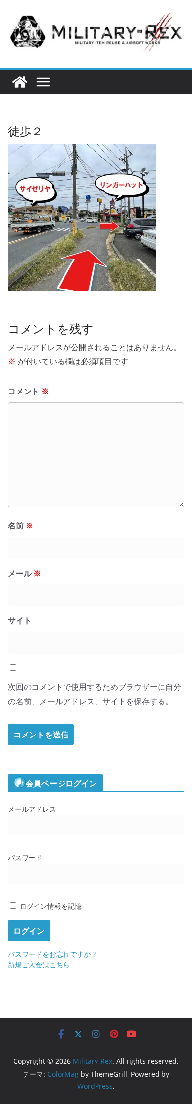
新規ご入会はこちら (39, 964)
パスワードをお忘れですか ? (52, 954)
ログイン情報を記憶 (50, 906)
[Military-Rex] (20, 82)
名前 (20, 525)
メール (24, 573)
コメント (28, 391)
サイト (20, 620)
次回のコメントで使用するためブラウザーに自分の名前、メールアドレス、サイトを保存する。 (94, 694)
